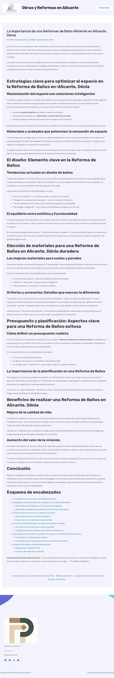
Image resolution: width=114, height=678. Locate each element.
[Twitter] (10, 660)
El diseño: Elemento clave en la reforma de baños (33, 513)
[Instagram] (14, 660)
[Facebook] (5, 660)
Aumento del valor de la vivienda (29, 551)
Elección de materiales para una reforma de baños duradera (38, 523)
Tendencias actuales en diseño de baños (33, 516)
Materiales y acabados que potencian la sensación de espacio (42, 509)
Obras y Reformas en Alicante (50, 7)
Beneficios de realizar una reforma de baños (31, 544)
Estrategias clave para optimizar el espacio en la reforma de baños (41, 502)
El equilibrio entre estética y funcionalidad (33, 520)
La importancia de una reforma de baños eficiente (34, 499)
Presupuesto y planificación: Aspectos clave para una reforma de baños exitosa (46, 534)
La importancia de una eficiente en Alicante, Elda (32, 576)
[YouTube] (18, 660)
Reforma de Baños (63, 576)
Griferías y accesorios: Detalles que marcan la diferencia (39, 530)
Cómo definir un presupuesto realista (31, 537)
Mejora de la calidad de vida (27, 548)
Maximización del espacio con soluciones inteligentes (38, 506)
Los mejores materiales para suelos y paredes (34, 527)
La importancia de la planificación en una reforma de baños (41, 541)
